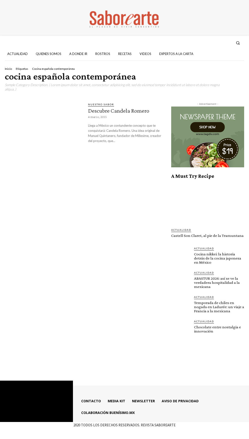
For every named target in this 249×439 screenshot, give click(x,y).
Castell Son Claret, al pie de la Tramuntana (207, 235)
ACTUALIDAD (181, 229)
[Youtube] (227, 42)
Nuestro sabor (101, 104)
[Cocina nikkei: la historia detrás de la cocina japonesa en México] (180, 255)
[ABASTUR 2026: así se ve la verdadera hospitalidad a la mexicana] (180, 280)
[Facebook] (200, 42)
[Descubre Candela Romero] (44, 124)
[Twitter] (218, 42)
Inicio (8, 69)
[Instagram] (209, 42)
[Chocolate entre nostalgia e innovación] (180, 328)
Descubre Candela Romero (118, 110)
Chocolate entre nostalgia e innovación (217, 329)
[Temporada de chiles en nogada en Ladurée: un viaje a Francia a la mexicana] (180, 304)
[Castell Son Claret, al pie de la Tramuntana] (207, 203)
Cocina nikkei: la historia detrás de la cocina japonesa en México (217, 258)
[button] (238, 42)
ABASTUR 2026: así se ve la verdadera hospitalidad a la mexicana (217, 282)
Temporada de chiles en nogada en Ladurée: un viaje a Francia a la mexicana (219, 306)
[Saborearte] (124, 18)
